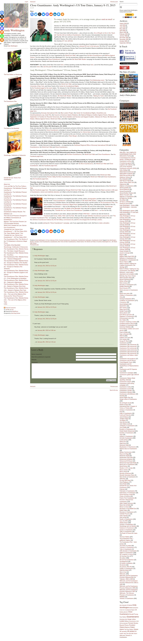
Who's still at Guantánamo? (127, 122)
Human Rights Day (125, 397)
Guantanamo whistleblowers (127, 394)
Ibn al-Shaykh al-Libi (100, 33)
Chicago (36, 241)
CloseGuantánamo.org (37, 115)
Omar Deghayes (124, 482)
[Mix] (2, 32)
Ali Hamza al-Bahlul (125, 202)
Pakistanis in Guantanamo (127, 491)
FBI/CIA (122, 336)
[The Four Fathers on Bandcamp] (17, 61)
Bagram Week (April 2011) (127, 256)
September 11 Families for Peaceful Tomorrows (44, 117)
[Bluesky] (43, 14)
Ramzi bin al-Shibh (125, 505)
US (81, 206)
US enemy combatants (126, 563)
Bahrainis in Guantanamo (127, 258)
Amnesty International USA (49, 113)
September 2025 (124, 43)
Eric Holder (123, 320)
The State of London (128, 72)
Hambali (122, 395)
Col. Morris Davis (85, 132)
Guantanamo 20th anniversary (128, 346)
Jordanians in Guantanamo (127, 425)
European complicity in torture (128, 321)
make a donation (104, 223)
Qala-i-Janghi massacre (126, 503)
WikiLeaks (122, 574)
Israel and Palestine (125, 415)
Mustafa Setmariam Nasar (127, 475)
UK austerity (123, 631)
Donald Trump (124, 311)
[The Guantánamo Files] (17, 88)
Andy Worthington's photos (127, 210)
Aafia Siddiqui (123, 170)
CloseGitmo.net (101, 113)
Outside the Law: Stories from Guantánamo (69, 210)
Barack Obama (124, 262)
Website (34, 359)
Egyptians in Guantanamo (127, 316)
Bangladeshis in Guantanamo (128, 260)
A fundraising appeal (125, 163)
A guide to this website (126, 165)
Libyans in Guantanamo (126, 436)
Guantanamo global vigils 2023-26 (129, 374)
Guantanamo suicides (126, 390)
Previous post (114, 1)
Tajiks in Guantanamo (126, 531)
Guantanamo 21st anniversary (128, 348)
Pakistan (122, 489)
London (122, 621)
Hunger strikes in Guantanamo (128, 399)
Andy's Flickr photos (128, 95)
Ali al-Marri (123, 200)
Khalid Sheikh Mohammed (127, 431)
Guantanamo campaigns (84, 240)
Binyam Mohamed (125, 279)
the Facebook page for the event (42, 88)
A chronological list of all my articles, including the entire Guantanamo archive (128, 159)
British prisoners (133, 607)
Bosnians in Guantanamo (127, 284)
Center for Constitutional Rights (69, 86)
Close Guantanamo (44, 241)
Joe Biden (122, 420)
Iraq (121, 411)
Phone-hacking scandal (126, 494)
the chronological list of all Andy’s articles (89, 219)
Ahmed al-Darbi (124, 187)
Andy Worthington (111, 240)
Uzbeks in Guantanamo (126, 568)
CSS (12, 309)
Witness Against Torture (42, 119)
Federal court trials (125, 337)
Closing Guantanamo (64, 240)
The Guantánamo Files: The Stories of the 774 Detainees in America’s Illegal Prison (16, 241)
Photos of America (125, 496)
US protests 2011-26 (125, 566)
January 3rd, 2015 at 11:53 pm (46, 307)
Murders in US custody (126, 468)
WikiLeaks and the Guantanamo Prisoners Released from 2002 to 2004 (129, 582)
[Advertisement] (11, 345)
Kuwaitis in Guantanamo (126, 433)
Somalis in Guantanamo (126, 524)
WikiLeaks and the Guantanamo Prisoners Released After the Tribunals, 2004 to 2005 (129, 577)
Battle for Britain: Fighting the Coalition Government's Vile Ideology (128, 265)
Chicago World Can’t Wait (73, 190)
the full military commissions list (63, 219)
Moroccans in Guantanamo (127, 464)
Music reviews (124, 469)
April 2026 (122, 30)
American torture (124, 203)
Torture (136, 629)
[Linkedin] (55, 14)
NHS (137, 621)
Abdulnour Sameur (125, 177)
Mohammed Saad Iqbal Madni (128, 462)
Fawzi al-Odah (124, 332)
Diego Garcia (123, 309)
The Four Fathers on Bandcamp (13, 74)
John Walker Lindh (125, 424)
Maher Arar (123, 441)
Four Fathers (123, 617)
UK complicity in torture (126, 554)
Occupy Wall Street (125, 480)
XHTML (8, 309)
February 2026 (124, 34)
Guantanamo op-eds (125, 388)
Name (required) (37, 354)
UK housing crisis (125, 556)
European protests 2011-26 (127, 323)
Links (5, 304)
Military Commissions (126, 452)
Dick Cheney (123, 307)
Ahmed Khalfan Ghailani (126, 193)
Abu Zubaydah (124, 179)
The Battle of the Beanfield (11, 128)
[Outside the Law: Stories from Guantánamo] (17, 166)
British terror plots (125, 293)
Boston (32, 241)
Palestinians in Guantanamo (128, 492)
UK (88, 206)
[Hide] (1, 44)
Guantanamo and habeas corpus (129, 355)
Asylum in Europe (125, 253)
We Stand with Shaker (64, 96)
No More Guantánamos (94, 55)
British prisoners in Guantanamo (129, 290)
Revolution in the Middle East (128, 508)
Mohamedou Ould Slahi (126, 457)
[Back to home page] (16, 15)
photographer (92, 198)
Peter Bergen (73, 136)
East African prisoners (126, 314)
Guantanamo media (97, 240)
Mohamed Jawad (124, 455)
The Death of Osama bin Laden (128, 533)
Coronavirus (123, 302)
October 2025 (123, 41)
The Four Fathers (124, 537)
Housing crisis (123, 619)
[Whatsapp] (2, 36)
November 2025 (124, 39)
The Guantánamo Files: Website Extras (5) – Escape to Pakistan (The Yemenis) (16, 266)
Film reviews (123, 339)
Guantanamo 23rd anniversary (128, 351)
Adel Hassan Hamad (125, 180)
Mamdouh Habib (124, 445)
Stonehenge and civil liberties (128, 526)
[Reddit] (51, 14)
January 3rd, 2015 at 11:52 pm (46, 265)
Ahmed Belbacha (124, 189)
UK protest (130, 631)
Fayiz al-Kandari (124, 334)
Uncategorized (124, 561)
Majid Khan (123, 443)
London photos (124, 440)
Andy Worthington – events (127, 205)
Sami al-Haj (123, 517)
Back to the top (114, 390)
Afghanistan (123, 184)
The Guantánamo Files (10, 101)
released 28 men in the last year (89, 46)
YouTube (71, 216)
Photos (126, 625)
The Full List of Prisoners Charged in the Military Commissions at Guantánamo (15, 217)
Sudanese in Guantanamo (127, 528)
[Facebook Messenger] (58, 14)
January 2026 (123, 36)
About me (7, 184)
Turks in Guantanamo (126, 549)
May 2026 (122, 29)
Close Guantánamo (54, 59)
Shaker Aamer (80, 241)
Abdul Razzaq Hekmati (126, 175)
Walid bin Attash (124, 570)
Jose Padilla (123, 427)
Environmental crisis (125, 318)
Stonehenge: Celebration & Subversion (15, 155)
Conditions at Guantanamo (127, 300)
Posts (7, 307)
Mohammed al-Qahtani (126, 459)
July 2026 (122, 25)
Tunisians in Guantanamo (127, 547)
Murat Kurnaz (123, 466)
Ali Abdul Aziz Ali (124, 198)
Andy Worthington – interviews (128, 207)
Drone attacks (124, 313)
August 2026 (123, 23)
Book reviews (123, 283)
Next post (32, 1)
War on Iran (123, 572)
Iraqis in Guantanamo (126, 413)
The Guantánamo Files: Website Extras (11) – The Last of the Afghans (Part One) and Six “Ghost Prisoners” (16, 294)
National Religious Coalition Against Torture (94, 115)
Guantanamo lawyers (126, 381)
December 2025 (124, 37)
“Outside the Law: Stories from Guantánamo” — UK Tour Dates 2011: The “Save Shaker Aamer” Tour (15, 231)
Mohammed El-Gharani (126, 461)
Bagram (122, 254)
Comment (35, 362)
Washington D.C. (106, 241)
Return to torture (124, 507)
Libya (121, 434)
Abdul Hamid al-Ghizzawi (127, 172)
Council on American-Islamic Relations (66, 115)
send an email (106, 19)
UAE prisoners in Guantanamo (128, 551)
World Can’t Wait (70, 55)
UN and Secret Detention (127, 559)
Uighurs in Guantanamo (126, 552)
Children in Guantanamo (126, 295)
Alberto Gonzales (124, 195)
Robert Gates (123, 510)
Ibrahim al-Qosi (124, 404)
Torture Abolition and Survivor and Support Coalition (78, 117)
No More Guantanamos (70, 241)
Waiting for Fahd (98, 96)
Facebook (47, 216)
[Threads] (39, 14)
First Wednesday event (97, 80)
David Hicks (123, 306)
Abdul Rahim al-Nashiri (126, 173)
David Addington (124, 304)
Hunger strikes (132, 619)
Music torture (123, 471)
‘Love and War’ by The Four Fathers (15, 186)
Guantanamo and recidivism (127, 358)
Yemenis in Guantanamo (126, 598)
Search (121, 1)
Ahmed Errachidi (124, 191)
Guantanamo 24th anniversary (128, 353)
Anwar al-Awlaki (124, 251)
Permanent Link (34, 244)
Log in (26, 1)
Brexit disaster (124, 288)
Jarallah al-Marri (124, 418)
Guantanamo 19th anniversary (128, 344)
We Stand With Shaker (79, 59)
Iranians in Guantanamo (126, 410)
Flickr (64, 216)
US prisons (123, 565)
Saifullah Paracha (125, 514)
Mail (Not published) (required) (41, 357)
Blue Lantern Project (67, 113)
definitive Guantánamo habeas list (42, 219)
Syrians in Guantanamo (126, 530)
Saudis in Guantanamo (126, 519)
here (62, 64)
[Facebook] (32, 14)
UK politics (123, 558)
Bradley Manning (124, 286)
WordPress (15, 311)
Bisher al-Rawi (124, 281)
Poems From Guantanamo (127, 498)
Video (125, 633)
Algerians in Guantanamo (127, 196)
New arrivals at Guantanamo (128, 477)
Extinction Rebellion (125, 327)
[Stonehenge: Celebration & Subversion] (17, 142)
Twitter (60, 216)
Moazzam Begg (124, 454)
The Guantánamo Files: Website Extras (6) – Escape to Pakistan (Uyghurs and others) (16, 272)
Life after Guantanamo (126, 438)
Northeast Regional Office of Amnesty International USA (91, 145)
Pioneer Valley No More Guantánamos (59, 177)
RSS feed (86, 213)
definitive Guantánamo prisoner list (98, 216)
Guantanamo (74, 240)
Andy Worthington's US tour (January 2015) (46, 240)
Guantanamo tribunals (126, 392)
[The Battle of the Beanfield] (17, 115)
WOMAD (122, 596)
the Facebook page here (49, 165)
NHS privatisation (124, 623)
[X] (2, 17)
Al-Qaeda (129, 605)
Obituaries (122, 478)
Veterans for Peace (101, 117)
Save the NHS (124, 521)
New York (60, 241)
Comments (13, 307)
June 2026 (122, 27)
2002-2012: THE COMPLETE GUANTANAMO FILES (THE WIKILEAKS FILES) (128, 154)
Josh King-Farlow (15, 313)
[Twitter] (36, 14)
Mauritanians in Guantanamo (128, 447)
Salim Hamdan (124, 515)
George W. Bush (124, 341)
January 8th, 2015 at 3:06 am (46, 330)
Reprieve (111, 115)
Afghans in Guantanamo (126, 186)
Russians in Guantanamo (127, 512)
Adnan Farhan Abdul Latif (127, 182)
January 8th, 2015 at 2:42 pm (46, 342)
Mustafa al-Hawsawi (125, 473)
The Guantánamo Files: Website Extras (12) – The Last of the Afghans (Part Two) (16, 300)
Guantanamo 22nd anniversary (128, 350)
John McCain (123, 422)
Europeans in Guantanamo (127, 325)
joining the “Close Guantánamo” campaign (56, 223)
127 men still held (67, 41)
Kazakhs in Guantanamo (127, 429)
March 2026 (123, 32)
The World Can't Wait (90, 241)
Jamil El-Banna (124, 417)
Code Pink (48, 115)
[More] (62, 14)
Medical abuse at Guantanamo (128, 448)
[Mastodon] (47, 14)
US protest (99, 241)
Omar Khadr (123, 484)
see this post (47, 66)
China (121, 297)
